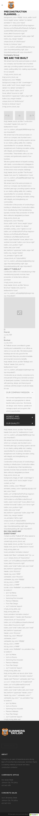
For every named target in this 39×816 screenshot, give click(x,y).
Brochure (7, 340)
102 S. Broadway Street (9, 798)
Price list (7, 332)
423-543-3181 (6, 785)
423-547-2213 (6, 803)
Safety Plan (9, 746)
